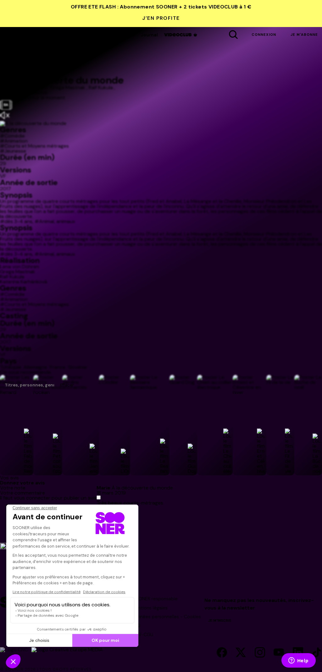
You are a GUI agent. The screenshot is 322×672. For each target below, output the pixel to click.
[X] (241, 652)
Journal (149, 35)
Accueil (56, 35)
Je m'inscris (219, 620)
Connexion (264, 34)
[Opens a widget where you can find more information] (298, 661)
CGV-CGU (142, 634)
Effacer (67, 385)
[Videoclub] (181, 34)
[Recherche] (233, 35)
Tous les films (86, 35)
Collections (121, 35)
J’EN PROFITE (161, 18)
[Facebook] (222, 652)
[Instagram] (260, 652)
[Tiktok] (317, 652)
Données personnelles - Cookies (166, 617)
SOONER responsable (155, 599)
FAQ (136, 625)
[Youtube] (279, 652)
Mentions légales (150, 608)
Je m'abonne (304, 34)
